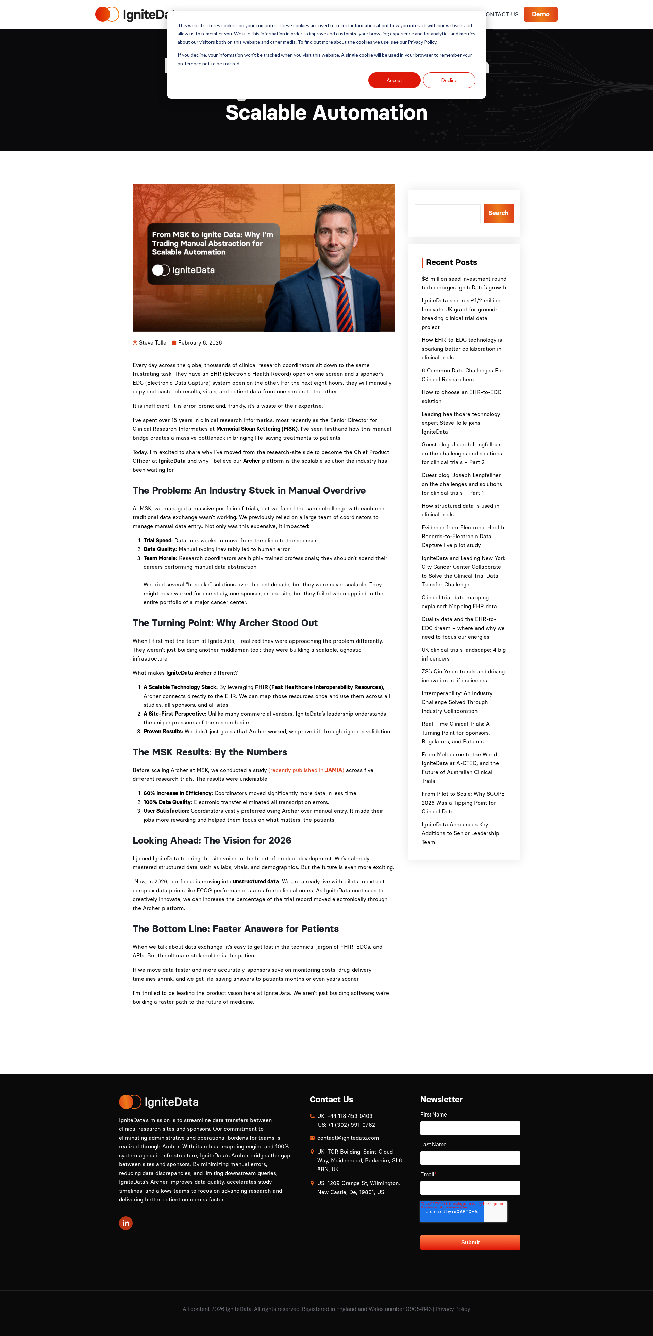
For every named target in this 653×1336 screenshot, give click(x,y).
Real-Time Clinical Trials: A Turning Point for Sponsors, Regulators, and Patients (456, 733)
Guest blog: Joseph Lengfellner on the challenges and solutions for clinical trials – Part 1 (462, 484)
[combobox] (448, 213)
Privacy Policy (453, 1309)
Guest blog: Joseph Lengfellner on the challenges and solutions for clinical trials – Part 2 (462, 453)
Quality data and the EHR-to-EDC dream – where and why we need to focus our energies (463, 628)
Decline (449, 80)
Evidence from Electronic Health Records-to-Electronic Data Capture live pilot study (463, 536)
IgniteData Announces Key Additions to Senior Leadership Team (460, 833)
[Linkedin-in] (126, 1223)
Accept (394, 80)
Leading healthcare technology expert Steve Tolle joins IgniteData (461, 423)
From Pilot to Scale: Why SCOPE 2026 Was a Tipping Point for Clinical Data (463, 803)
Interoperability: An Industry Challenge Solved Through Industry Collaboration (457, 702)
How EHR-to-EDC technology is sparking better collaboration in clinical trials (462, 349)
